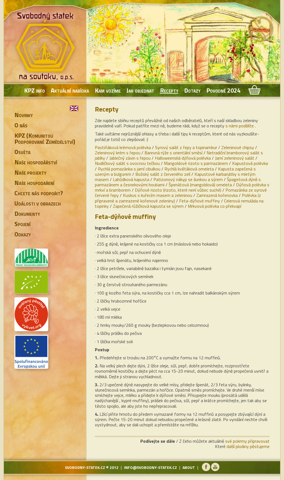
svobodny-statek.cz (85, 467)
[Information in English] (74, 108)
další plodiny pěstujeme (248, 446)
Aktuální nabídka (70, 90)
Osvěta (22, 152)
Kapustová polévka (250, 163)
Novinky (23, 115)
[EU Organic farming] (31, 291)
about (188, 467)
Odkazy (22, 234)
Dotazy (192, 90)
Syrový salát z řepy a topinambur (186, 147)
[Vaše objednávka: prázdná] (253, 90)
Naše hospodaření (34, 182)
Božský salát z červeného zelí (162, 174)
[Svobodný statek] (46, 47)
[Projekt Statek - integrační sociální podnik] (31, 366)
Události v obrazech (37, 203)
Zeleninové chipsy (237, 147)
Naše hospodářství (35, 162)
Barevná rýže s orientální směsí (173, 152)
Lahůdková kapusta (131, 179)
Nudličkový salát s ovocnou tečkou (127, 163)
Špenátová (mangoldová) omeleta (200, 184)
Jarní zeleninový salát (234, 158)
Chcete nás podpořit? (38, 193)
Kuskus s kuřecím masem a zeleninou (157, 195)
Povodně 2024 (223, 90)
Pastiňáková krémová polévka (123, 147)
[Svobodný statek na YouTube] (215, 469)
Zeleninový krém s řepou (117, 152)
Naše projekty (30, 172)
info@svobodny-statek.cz (150, 467)
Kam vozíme (108, 90)
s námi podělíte (239, 125)
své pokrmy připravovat (247, 441)
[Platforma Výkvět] (31, 329)
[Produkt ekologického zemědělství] (31, 264)
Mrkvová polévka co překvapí (214, 206)
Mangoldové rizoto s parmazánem (196, 163)
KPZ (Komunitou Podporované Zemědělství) (44, 138)
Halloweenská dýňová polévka (183, 158)
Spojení (22, 224)
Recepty (169, 90)
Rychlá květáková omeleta (189, 168)
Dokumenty (27, 213)
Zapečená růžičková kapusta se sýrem (148, 206)
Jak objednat (140, 90)
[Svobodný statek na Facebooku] (206, 469)
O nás (20, 125)
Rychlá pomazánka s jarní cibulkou (129, 168)
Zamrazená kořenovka (217, 195)
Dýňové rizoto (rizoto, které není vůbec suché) (178, 190)
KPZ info (34, 90)
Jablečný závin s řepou (130, 158)
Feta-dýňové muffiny (199, 200)
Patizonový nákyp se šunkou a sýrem (188, 179)
